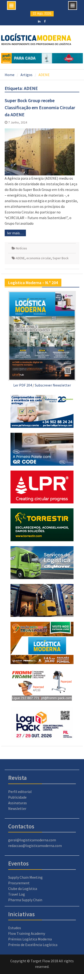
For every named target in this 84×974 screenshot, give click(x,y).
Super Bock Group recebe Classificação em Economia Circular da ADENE (40, 107)
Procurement (19, 883)
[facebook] (45, 20)
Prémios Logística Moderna (30, 939)
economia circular (38, 258)
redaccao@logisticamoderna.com (35, 845)
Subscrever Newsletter (53, 385)
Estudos (14, 927)
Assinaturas (17, 802)
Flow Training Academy (26, 933)
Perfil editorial (20, 791)
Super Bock (60, 258)
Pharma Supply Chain (25, 899)
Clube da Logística (22, 888)
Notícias (21, 248)
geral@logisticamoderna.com (32, 840)
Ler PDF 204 (22, 385)
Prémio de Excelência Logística (32, 944)
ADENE (20, 258)
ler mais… (15, 233)
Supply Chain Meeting (25, 877)
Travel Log (16, 894)
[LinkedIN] (39, 20)
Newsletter (17, 808)
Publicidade (17, 797)
